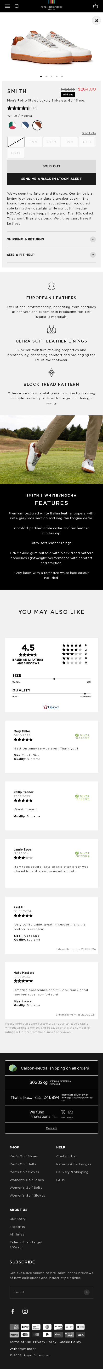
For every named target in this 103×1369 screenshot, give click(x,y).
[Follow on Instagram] (25, 1311)
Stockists (17, 1227)
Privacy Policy (45, 1342)
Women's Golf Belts (26, 1187)
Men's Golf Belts (23, 1164)
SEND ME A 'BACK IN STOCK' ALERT (51, 179)
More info (51, 1128)
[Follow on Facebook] (13, 1311)
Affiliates (17, 1234)
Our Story (18, 1219)
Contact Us (65, 1156)
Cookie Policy (69, 1342)
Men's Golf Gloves (24, 1172)
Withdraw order (23, 1349)
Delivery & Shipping (72, 1172)
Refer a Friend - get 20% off (26, 1244)
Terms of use (20, 1342)
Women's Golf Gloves (27, 1195)
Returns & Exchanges (73, 1164)
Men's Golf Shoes (24, 1156)
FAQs (60, 1180)
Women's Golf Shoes (27, 1180)
